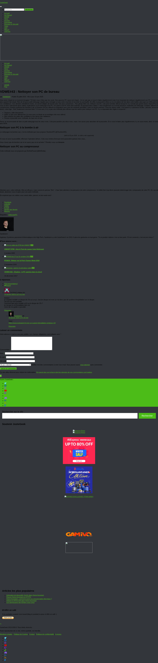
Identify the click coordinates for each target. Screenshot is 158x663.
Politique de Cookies (21, 634)
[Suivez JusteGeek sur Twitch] (5, 393)
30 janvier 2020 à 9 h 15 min (18, 318)
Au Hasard (8, 15)
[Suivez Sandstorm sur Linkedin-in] (5, 400)
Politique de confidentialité (45, 634)
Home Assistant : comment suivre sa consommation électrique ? (29, 599)
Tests (6, 19)
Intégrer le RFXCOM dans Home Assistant (21, 601)
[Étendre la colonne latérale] (1, 376)
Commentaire (5, 350)
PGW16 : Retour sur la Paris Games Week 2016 (21, 260)
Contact (32, 634)
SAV (5, 28)
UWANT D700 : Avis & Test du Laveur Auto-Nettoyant (24, 249)
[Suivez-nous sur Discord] (5, 398)
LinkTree (7, 31)
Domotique (8, 22)
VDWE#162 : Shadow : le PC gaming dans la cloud (23, 272)
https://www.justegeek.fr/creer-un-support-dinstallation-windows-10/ (32, 323)
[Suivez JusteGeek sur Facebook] (5, 386)
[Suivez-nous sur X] (5, 383)
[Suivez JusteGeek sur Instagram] (5, 388)
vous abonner (85, 365)
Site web (3, 361)
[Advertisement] (66, 570)
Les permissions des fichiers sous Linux (20, 602)
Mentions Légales (6, 634)
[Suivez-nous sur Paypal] (5, 405)
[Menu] (1, 6)
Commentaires (12, 284)
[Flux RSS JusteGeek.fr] (5, 403)
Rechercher (147, 416)
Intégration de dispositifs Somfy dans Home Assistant (25, 595)
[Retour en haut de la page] (0, 624)
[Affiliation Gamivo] (79, 539)
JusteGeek (4, 2)
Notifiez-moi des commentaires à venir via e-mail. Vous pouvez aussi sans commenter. (67, 365)
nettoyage (11, 215)
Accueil (6, 13)
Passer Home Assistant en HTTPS (18, 597)
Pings (8, 285)
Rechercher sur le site (12, 411)
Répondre (7, 310)
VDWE (6, 17)
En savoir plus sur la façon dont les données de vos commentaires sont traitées (64, 372)
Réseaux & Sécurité (11, 24)
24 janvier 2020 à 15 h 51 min (14, 294)
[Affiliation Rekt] (79, 552)
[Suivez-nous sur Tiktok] (5, 395)
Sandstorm (6, 97)
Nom (2, 353)
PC (16, 215)
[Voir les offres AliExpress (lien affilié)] (79, 463)
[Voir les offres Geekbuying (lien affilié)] (79, 493)
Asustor (7, 20)
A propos (58, 634)
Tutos (6, 26)
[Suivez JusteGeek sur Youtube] (5, 390)
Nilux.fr (6, 30)
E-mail (3, 357)
